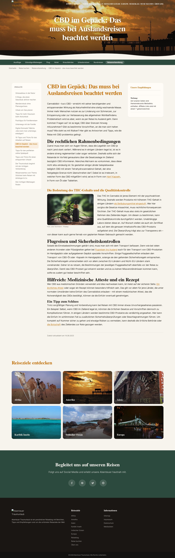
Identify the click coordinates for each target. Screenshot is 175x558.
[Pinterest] (103, 483)
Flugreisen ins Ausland (106, 249)
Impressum (108, 519)
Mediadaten (108, 527)
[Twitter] (92, 483)
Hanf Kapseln (113, 176)
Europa (124, 4)
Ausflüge (17, 62)
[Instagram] (82, 483)
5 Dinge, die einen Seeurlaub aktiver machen (25, 98)
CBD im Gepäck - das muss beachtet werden (26, 145)
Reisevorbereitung (114, 62)
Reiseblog (134, 4)
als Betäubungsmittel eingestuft (130, 203)
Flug (48, 62)
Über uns (159, 4)
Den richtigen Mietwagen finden (25, 183)
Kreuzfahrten (68, 62)
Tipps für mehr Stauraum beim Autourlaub (25, 115)
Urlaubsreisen (83, 62)
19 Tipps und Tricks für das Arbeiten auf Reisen (26, 138)
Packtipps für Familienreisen (26, 120)
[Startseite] (22, 3)
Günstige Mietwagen (33, 62)
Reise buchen (146, 4)
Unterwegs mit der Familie (25, 124)
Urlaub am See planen (24, 110)
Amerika (77, 4)
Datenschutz (109, 523)
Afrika (69, 4)
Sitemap (107, 516)
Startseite (12, 68)
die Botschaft (54, 324)
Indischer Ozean (112, 4)
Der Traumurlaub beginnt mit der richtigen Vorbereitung (25, 166)
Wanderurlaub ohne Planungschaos (23, 105)
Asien (85, 4)
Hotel (56, 62)
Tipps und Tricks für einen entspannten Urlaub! (25, 158)
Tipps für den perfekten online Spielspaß (24, 151)
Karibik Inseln (96, 4)
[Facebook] (71, 483)
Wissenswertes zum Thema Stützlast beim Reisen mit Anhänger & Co (26, 175)
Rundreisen (98, 62)
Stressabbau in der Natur (25, 93)
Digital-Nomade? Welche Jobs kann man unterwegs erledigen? (25, 130)
